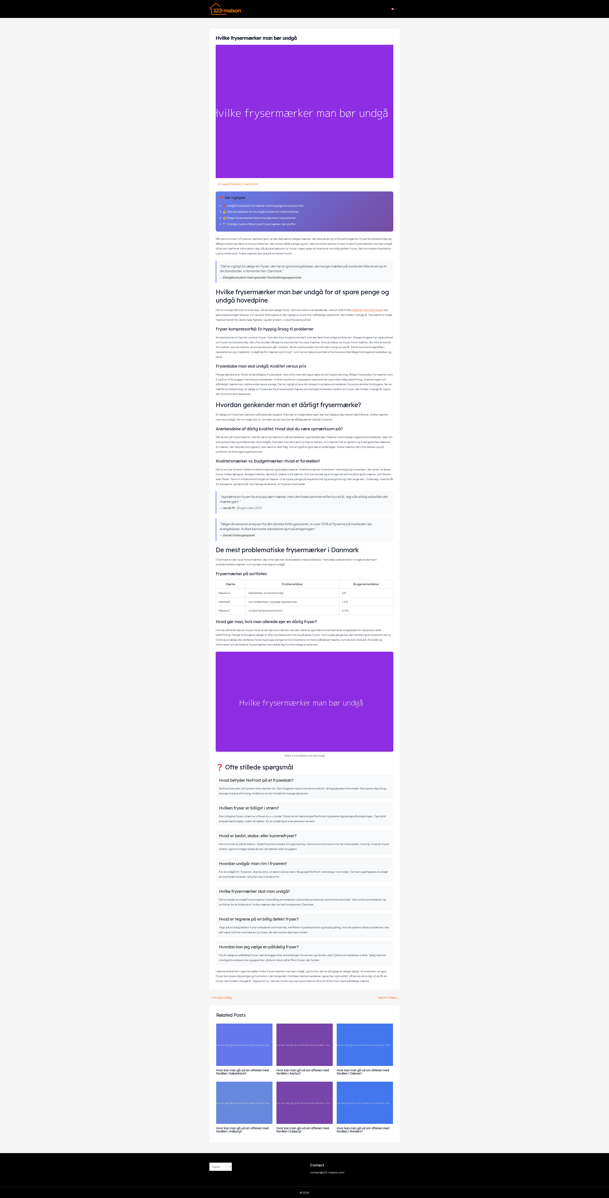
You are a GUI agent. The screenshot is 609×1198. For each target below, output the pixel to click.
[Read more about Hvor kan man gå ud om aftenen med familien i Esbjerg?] (304, 1102)
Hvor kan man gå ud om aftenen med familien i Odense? (363, 1071)
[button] (395, 9)
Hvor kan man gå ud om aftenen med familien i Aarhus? (302, 1071)
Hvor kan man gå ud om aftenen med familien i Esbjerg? (302, 1129)
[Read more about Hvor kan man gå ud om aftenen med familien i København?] (244, 1044)
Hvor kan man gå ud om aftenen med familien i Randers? (363, 1129)
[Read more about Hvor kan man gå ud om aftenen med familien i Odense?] (365, 1044)
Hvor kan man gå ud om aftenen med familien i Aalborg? (242, 1129)
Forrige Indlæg (221, 997)
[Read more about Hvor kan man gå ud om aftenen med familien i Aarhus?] (304, 1044)
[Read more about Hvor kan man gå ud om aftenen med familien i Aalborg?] (244, 1102)
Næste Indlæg (388, 997)
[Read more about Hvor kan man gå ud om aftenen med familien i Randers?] (365, 1102)
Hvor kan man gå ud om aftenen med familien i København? (242, 1071)
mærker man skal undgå (367, 310)
